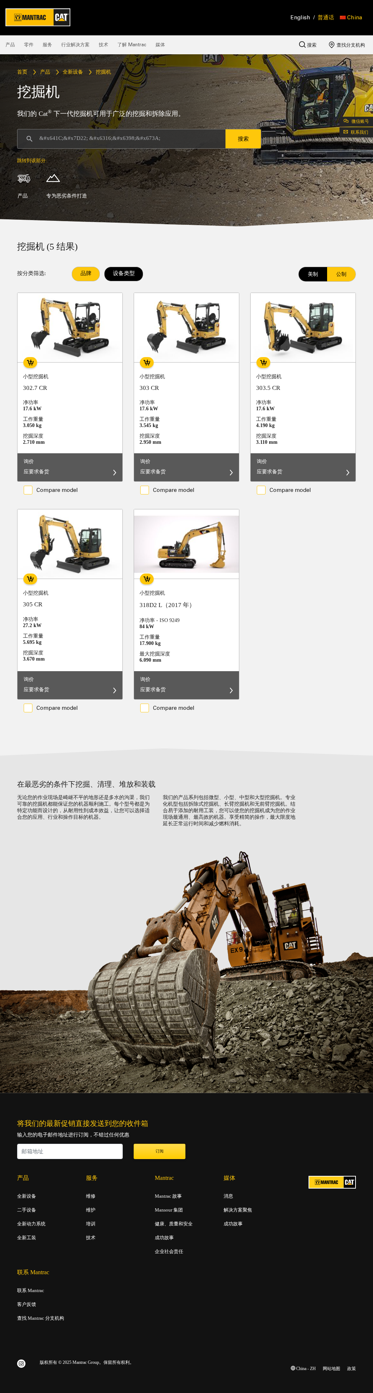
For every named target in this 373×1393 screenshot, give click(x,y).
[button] (351, 17)
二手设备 (26, 1210)
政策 (351, 1368)
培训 (90, 1223)
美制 (313, 274)
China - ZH (305, 1368)
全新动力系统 (31, 1223)
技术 (103, 44)
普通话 (326, 17)
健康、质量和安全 (174, 1223)
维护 (90, 1210)
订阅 (160, 1151)
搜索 (311, 45)
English (300, 17)
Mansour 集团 (169, 1210)
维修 (90, 1196)
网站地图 (331, 1368)
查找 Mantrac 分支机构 (40, 1318)
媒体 (160, 44)
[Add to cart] (30, 362)
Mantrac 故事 (168, 1196)
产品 (10, 44)
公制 (341, 274)
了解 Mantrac (131, 44)
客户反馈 (26, 1304)
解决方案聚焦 (238, 1210)
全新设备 (73, 72)
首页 (22, 72)
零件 (29, 44)
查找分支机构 (350, 45)
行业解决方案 (75, 44)
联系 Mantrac (30, 1290)
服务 (47, 44)
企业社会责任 (169, 1251)
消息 (228, 1196)
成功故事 (164, 1237)
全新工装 (26, 1237)
